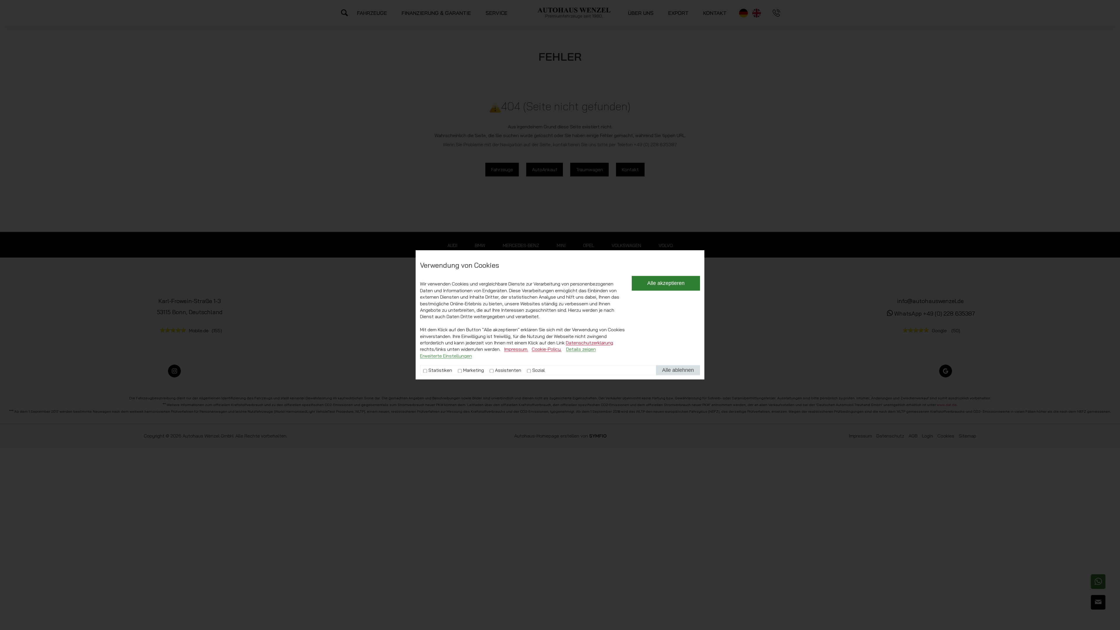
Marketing (473, 370)
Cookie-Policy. (546, 349)
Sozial (538, 370)
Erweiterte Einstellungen (446, 356)
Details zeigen (581, 349)
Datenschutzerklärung (589, 343)
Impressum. (516, 349)
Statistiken (440, 370)
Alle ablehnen (678, 370)
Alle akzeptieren (666, 283)
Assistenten (508, 370)
